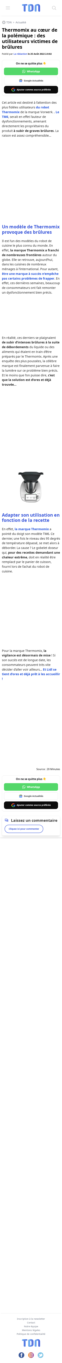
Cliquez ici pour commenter (24, 828)
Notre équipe (31, 1326)
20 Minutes (53, 769)
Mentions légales (31, 1330)
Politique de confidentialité (31, 1333)
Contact (31, 1322)
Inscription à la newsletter (31, 1318)
